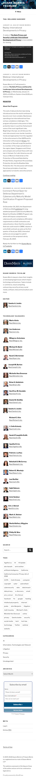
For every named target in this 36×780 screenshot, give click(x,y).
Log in (5, 726)
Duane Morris (25, 25)
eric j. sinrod (8, 595)
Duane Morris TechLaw (14, 4)
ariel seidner (19, 566)
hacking (28, 599)
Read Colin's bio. (15, 429)
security (27, 617)
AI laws (24, 141)
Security (6, 657)
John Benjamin (16, 606)
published (18, 209)
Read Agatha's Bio (15, 446)
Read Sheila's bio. (15, 526)
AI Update (21, 563)
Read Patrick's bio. (15, 455)
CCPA (6, 580)
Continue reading (9, 175)
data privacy (8, 591)
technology (8, 625)
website (7, 629)
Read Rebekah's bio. (16, 464)
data (18, 587)
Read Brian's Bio (14, 385)
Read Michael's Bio (15, 349)
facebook (7, 599)
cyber (16, 584)
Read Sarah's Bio (15, 438)
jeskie (6, 606)
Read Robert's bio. (15, 473)
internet (24, 602)
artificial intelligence (11, 570)
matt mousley (9, 610)
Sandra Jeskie (17, 617)
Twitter (17, 625)
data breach (26, 587)
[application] (18, 54)
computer (26, 580)
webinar (25, 625)
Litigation (6, 649)
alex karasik (8, 566)
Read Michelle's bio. (16, 376)
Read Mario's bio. (15, 323)
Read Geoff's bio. (15, 394)
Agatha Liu (8, 563)
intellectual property (11, 602)
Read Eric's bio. (13, 508)
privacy (6, 617)
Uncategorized (8, 661)
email (28, 591)
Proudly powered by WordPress (13, 775)
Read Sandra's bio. (14, 306)
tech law (24, 621)
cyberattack (24, 584)
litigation (27, 606)
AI (15, 563)
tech (17, 621)
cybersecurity (9, 587)
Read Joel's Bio (14, 482)
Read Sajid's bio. (14, 491)
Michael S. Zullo (22, 610)
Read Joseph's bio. (14, 367)
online (25, 614)
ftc (14, 599)
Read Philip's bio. (15, 535)
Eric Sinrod (19, 595)
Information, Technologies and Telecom (17, 645)
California (24, 570)
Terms (17, 714)
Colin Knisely (15, 580)
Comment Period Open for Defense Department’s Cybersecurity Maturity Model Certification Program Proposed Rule (18, 196)
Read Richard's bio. (15, 420)
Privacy (5, 653)
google (20, 599)
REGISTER (7, 101)
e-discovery (19, 591)
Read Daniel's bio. (15, 402)
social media (8, 621)
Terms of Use (7, 747)
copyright (7, 584)
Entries (7, 730)
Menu (19, 11)
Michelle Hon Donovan (12, 614)
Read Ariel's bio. (14, 499)
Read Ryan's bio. (14, 358)
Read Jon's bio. (14, 332)
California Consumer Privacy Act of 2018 (16, 575)
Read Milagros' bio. (15, 341)
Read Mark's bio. (14, 517)
